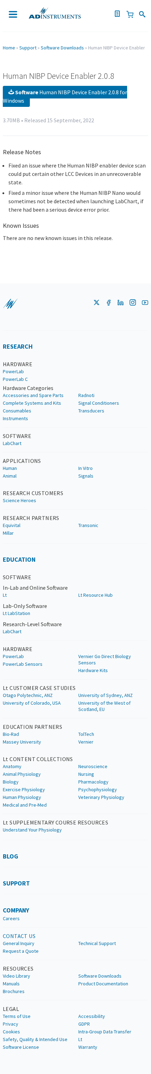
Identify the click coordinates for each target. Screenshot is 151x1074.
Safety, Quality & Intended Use (35, 1039)
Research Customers (33, 493)
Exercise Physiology (24, 789)
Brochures (14, 991)
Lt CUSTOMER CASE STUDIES (39, 687)
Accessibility (91, 1016)
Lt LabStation (16, 613)
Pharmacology (93, 782)
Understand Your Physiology (32, 830)
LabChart (12, 443)
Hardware (17, 364)
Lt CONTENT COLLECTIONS (38, 758)
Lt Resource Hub (95, 595)
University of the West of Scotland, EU (104, 706)
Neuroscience (92, 766)
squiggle (10, 304)
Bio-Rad (11, 734)
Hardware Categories (28, 387)
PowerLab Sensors (22, 664)
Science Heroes (19, 500)
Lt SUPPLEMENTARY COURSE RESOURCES (55, 822)
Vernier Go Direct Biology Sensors (104, 659)
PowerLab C (15, 379)
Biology (11, 782)
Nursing (86, 774)
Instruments (15, 418)
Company (16, 910)
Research (18, 346)
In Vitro (85, 468)
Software (17, 435)
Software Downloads (62, 48)
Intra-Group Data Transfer (104, 1031)
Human (10, 468)
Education (19, 559)
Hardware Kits (93, 670)
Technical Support (97, 943)
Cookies (11, 1031)
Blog (10, 856)
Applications (22, 460)
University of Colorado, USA (32, 703)
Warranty (87, 1047)
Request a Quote (21, 951)
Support (28, 48)
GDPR (84, 1024)
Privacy (10, 1024)
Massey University (22, 742)
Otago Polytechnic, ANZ (28, 695)
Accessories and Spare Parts (33, 395)
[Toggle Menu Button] (13, 14)
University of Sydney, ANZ (105, 695)
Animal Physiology (22, 774)
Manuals (11, 983)
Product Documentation (103, 983)
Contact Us (19, 935)
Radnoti (86, 395)
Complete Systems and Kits (32, 403)
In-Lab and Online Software (35, 587)
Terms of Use (17, 1016)
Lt (5, 595)
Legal (11, 1008)
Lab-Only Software (25, 605)
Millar (8, 533)
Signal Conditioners (98, 403)
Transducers (91, 411)
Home (9, 48)
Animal (10, 476)
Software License (21, 1047)
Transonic (88, 525)
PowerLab (13, 371)
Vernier (85, 742)
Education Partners (32, 726)
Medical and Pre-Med (25, 805)
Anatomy (12, 766)
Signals (85, 476)
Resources (18, 968)
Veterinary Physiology (101, 797)
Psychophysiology (97, 789)
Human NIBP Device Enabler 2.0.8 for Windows (65, 96)
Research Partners (31, 517)
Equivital (11, 525)
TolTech (86, 734)
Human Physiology (22, 797)
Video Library (16, 976)
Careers (11, 918)
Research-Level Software (32, 624)
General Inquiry (18, 943)
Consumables (17, 411)
